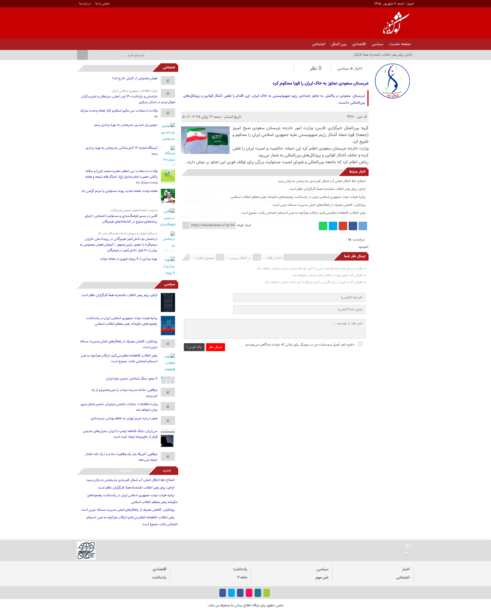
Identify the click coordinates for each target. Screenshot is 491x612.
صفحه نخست (400, 44)
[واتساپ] (323, 226)
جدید (167, 470)
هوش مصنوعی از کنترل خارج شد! (134, 78)
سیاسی (377, 44)
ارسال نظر (215, 347)
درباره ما (85, 3)
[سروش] (86, 43)
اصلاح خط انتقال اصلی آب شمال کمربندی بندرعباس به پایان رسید (322, 181)
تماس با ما (102, 3)
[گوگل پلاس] (343, 226)
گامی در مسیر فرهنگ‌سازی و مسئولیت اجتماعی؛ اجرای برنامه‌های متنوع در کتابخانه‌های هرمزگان (121, 218)
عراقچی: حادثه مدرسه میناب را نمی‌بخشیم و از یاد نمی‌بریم (124, 392)
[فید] (78, 43)
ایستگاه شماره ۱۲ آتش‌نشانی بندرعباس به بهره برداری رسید (122, 150)
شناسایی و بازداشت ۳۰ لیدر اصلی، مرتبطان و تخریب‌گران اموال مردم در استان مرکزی (128, 99)
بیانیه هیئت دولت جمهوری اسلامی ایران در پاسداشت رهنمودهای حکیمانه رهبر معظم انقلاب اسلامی (298, 197)
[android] (266, 593)
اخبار (358, 68)
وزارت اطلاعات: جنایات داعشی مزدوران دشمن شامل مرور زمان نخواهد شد (119, 407)
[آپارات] (93, 43)
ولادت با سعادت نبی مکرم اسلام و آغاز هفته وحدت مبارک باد (118, 113)
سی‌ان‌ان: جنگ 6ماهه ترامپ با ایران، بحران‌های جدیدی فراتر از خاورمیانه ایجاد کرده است (120, 434)
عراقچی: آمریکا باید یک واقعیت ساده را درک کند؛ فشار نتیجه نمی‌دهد (121, 457)
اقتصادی (359, 44)
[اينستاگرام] (108, 43)
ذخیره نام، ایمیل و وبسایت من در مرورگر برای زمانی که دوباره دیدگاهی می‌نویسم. (299, 344)
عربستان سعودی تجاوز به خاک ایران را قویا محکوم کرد (320, 83)
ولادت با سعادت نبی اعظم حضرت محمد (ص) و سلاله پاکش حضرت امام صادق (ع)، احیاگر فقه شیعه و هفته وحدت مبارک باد (121, 177)
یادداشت (240, 569)
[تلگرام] (363, 226)
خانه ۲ (242, 577)
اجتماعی (318, 44)
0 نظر (316, 68)
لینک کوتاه (244, 225)
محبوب (125, 470)
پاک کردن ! (194, 347)
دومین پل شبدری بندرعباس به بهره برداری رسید (126, 124)
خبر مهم (321, 577)
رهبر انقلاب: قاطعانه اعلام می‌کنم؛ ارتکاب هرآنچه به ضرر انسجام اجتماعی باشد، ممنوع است (303, 212)
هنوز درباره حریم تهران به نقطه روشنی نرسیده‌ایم (124, 418)
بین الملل (338, 44)
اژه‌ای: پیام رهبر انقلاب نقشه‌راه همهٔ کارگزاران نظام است (327, 189)
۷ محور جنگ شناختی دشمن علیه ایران (132, 378)
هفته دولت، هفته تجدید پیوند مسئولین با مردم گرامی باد (119, 191)
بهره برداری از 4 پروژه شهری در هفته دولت (128, 258)
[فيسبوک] (115, 43)
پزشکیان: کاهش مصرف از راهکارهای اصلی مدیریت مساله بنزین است (319, 205)
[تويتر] (100, 43)
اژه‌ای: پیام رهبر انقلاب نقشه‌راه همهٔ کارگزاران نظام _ (376, 54)
